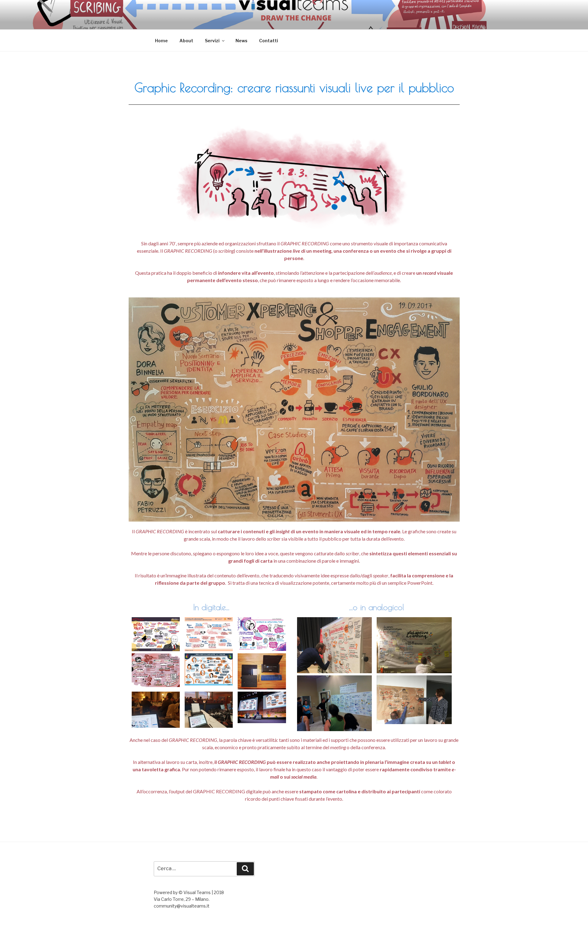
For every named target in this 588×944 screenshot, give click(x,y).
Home (161, 40)
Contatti (268, 40)
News (241, 40)
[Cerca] (245, 868)
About (186, 40)
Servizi (212, 40)
